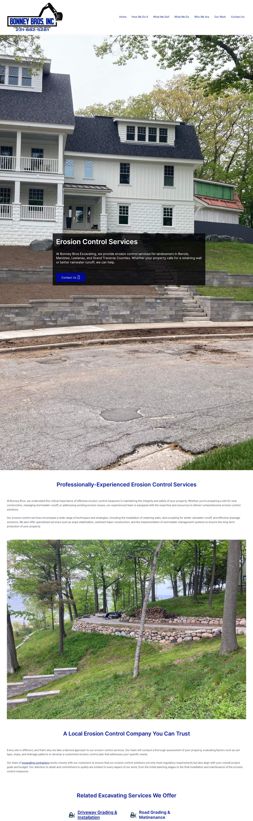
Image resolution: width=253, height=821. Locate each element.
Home (122, 16)
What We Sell (161, 16)
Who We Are (201, 16)
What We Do (181, 16)
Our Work (220, 16)
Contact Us (237, 16)
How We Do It (140, 16)
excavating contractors (36, 762)
